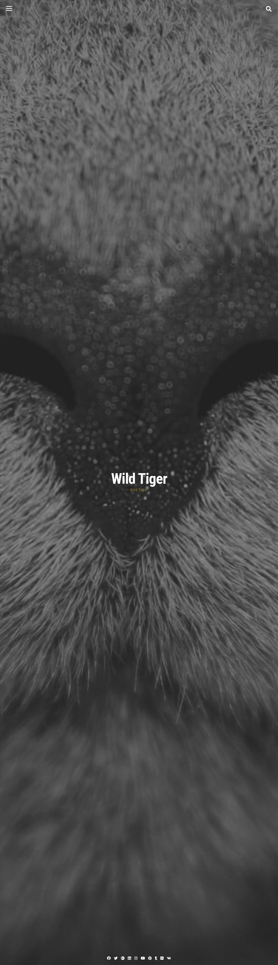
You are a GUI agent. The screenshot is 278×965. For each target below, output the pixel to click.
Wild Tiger (139, 478)
